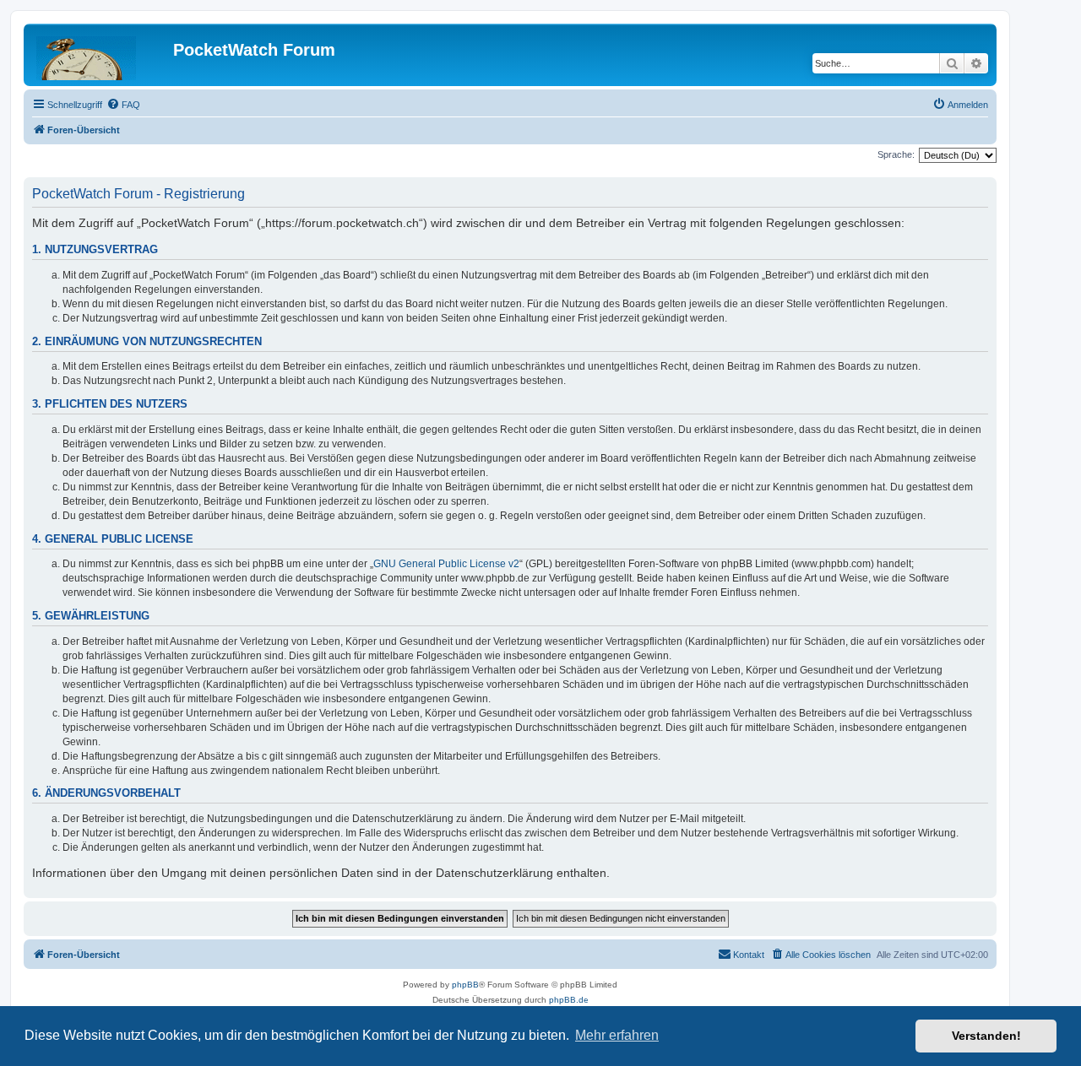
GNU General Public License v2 (446, 564)
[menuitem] (123, 105)
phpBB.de (569, 999)
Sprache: (896, 154)
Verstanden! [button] (986, 1035)
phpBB (465, 984)
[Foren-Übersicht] (100, 55)
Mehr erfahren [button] (617, 1035)
